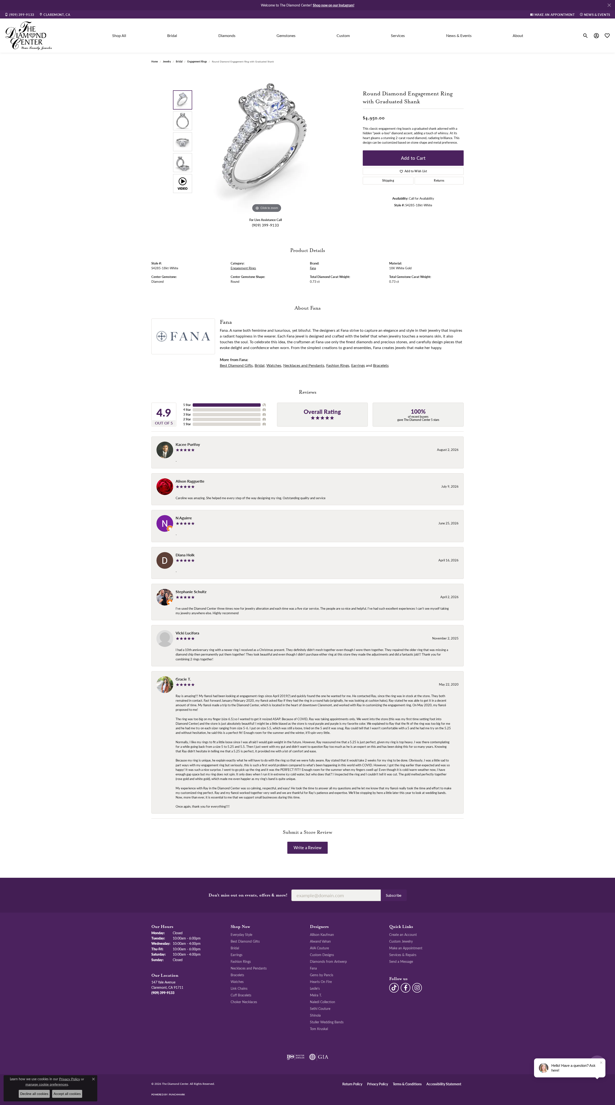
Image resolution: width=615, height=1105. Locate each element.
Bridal (172, 35)
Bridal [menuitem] (235, 947)
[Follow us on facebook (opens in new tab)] (405, 988)
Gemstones (286, 35)
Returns (439, 180)
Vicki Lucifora (187, 633)
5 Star (187, 405)
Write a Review (307, 847)
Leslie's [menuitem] (315, 988)
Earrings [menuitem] (236, 954)
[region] (267, 142)
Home (154, 61)
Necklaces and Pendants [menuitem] (249, 968)
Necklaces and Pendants (303, 365)
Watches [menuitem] (237, 981)
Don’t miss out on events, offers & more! (248, 895)
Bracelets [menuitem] (237, 974)
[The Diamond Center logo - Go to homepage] (28, 35)
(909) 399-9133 (265, 225)
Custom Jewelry (401, 941)
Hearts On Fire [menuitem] (321, 981)
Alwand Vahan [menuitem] (320, 941)
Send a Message (401, 961)
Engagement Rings (197, 61)
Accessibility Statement (443, 1083)
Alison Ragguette (190, 481)
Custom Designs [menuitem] (322, 954)
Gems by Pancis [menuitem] (321, 974)
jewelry (167, 61)
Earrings (358, 365)
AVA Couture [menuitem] (319, 947)
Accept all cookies (67, 1094)
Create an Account (403, 934)
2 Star (187, 419)
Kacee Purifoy (188, 444)
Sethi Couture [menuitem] (320, 1008)
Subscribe (394, 895)
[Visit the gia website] (318, 1057)
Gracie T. (183, 679)
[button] (586, 35)
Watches (273, 365)
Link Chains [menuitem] (239, 988)
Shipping (388, 180)
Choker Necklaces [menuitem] (244, 1001)
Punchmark (177, 1094)
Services (398, 35)
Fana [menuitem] (313, 968)
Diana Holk (185, 555)
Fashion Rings (337, 365)
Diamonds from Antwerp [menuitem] (328, 961)
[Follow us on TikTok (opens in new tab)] (394, 988)
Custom (343, 35)
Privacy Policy (377, 1083)
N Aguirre (184, 518)
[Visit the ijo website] (296, 1057)
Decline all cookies (34, 1094)
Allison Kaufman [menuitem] (322, 934)
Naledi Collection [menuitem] (322, 1001)
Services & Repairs (402, 954)
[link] (19, 14)
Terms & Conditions (407, 1083)
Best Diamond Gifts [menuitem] (245, 941)
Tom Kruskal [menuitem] (319, 1028)
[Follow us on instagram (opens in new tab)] (417, 988)
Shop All (119, 35)
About (518, 35)
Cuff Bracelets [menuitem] (241, 995)
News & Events (459, 35)
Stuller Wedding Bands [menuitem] (327, 1021)
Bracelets (381, 365)
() (264, 405)
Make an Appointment (405, 947)
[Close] (609, 5)
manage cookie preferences (46, 1084)
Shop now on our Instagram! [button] (333, 5)
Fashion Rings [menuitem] (241, 961)
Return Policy (352, 1083)
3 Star (187, 414)
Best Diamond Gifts (236, 365)
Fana (313, 268)
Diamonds (226, 35)
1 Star (187, 424)
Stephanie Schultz (191, 591)
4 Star (187, 410)
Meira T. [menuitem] (316, 995)
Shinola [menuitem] (315, 1015)
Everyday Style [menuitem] (241, 934)
